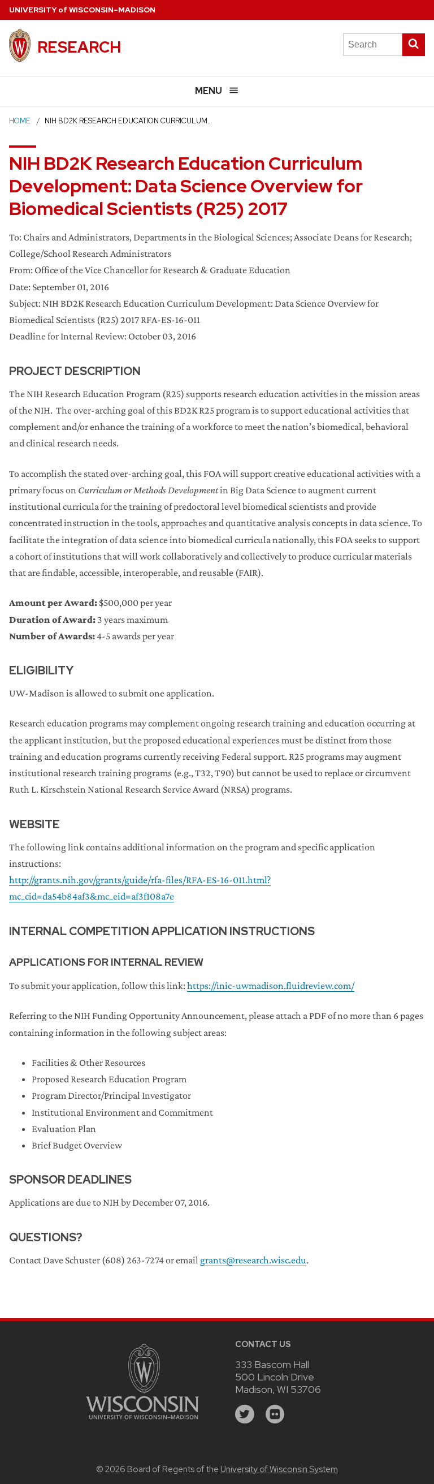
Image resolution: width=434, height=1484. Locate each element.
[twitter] (244, 1414)
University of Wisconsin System (279, 1469)
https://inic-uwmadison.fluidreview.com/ (270, 985)
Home (20, 121)
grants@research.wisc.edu (253, 1260)
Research (79, 47)
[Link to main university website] (142, 1421)
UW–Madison (82, 10)
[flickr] (275, 1414)
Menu (208, 91)
